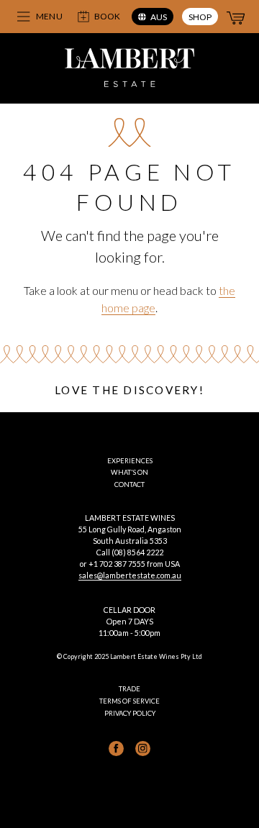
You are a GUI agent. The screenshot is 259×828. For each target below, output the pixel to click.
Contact (129, 484)
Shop (200, 17)
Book (107, 16)
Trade (129, 689)
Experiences (130, 461)
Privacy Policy (129, 713)
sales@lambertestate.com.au (129, 575)
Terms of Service (129, 701)
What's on (129, 472)
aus (158, 17)
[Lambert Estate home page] (129, 69)
